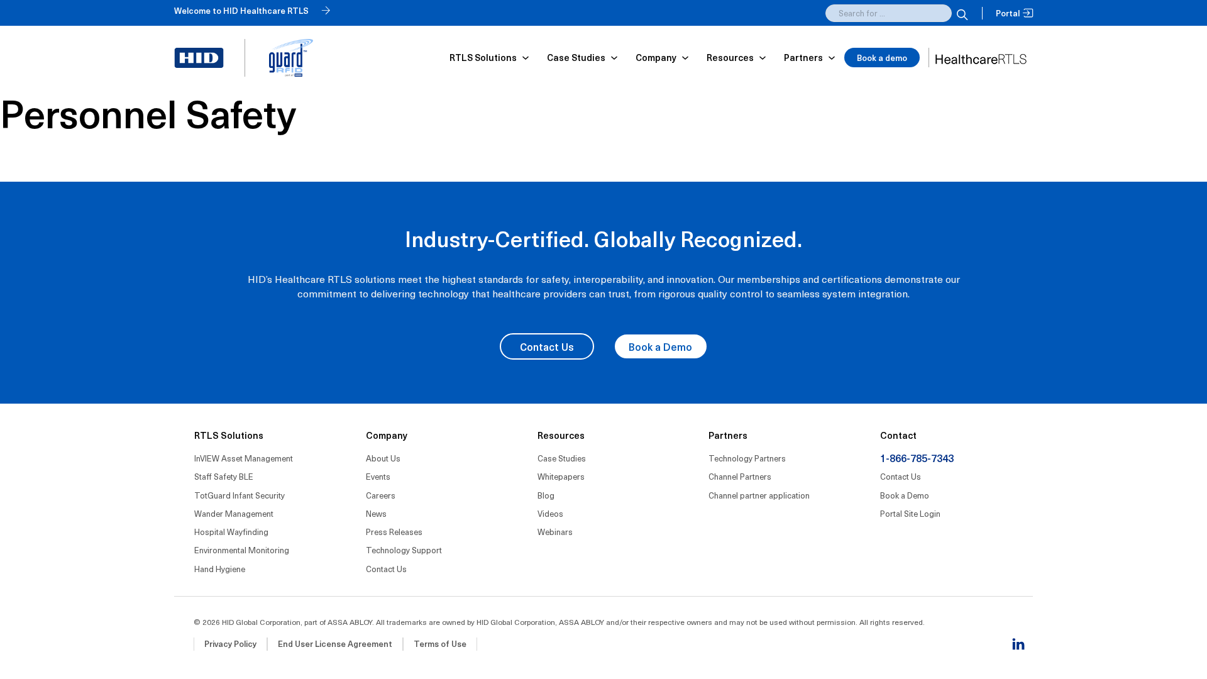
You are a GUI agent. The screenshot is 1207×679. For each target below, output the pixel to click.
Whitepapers (561, 476)
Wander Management (233, 513)
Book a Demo (660, 346)
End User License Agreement (335, 643)
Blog (545, 495)
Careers (380, 495)
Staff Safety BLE (223, 476)
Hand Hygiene (219, 569)
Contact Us (547, 346)
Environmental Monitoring (241, 550)
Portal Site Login (910, 513)
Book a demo (882, 57)
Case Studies (561, 458)
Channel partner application (759, 495)
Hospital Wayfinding (231, 532)
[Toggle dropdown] (525, 58)
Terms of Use (440, 643)
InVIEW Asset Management (243, 458)
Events (378, 476)
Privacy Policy (230, 643)
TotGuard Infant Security (239, 495)
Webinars (555, 532)
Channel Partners (739, 476)
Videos (550, 513)
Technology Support (404, 550)
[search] (960, 13)
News (376, 513)
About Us (383, 458)
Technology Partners (747, 458)
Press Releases (394, 532)
